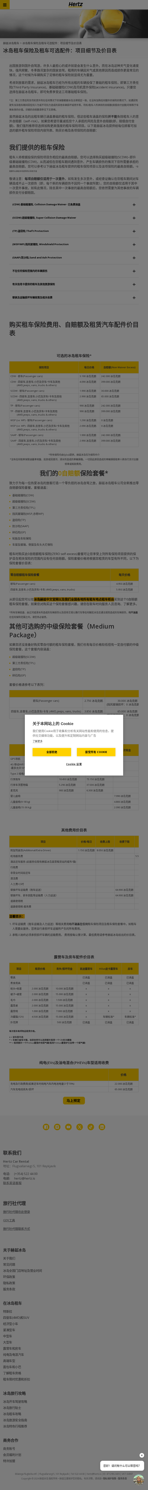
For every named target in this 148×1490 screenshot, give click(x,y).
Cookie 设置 (74, 764)
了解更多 (38, 741)
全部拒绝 (51, 752)
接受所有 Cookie (96, 752)
